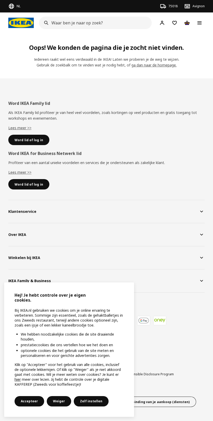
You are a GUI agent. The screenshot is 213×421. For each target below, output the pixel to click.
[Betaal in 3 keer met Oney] (159, 320)
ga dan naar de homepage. (154, 65)
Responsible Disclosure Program (149, 374)
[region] (69, 349)
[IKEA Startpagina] (21, 23)
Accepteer (29, 401)
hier (18, 379)
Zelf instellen (91, 401)
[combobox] (94, 23)
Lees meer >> (19, 127)
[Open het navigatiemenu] (199, 23)
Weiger (59, 401)
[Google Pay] (143, 320)
